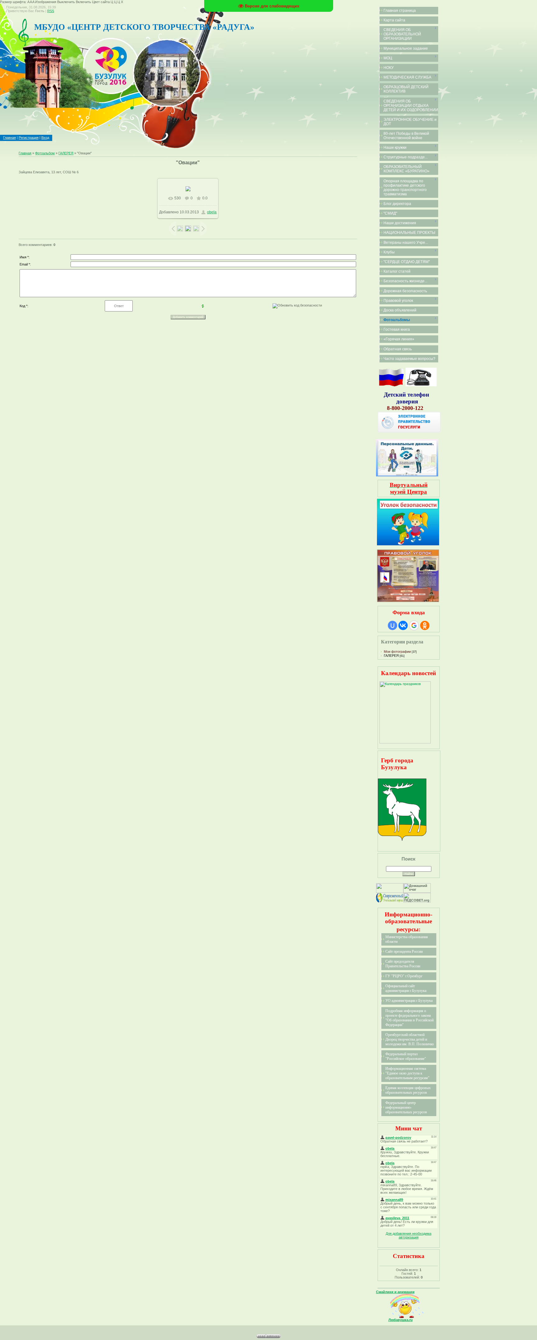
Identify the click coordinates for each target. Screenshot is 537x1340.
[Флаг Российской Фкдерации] (391, 385)
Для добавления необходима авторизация (408, 1235)
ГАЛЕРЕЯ (65, 153)
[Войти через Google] (414, 625)
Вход (45, 137)
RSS (50, 11)
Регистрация (29, 137)
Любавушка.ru (400, 1320)
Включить (83, 2)
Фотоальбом (45, 153)
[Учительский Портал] (389, 901)
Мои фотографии (397, 651)
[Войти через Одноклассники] (424, 625)
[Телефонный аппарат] (421, 385)
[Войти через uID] (392, 625)
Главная (9, 137)
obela (212, 212)
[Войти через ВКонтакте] (403, 625)
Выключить (66, 2)
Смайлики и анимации (395, 1292)
